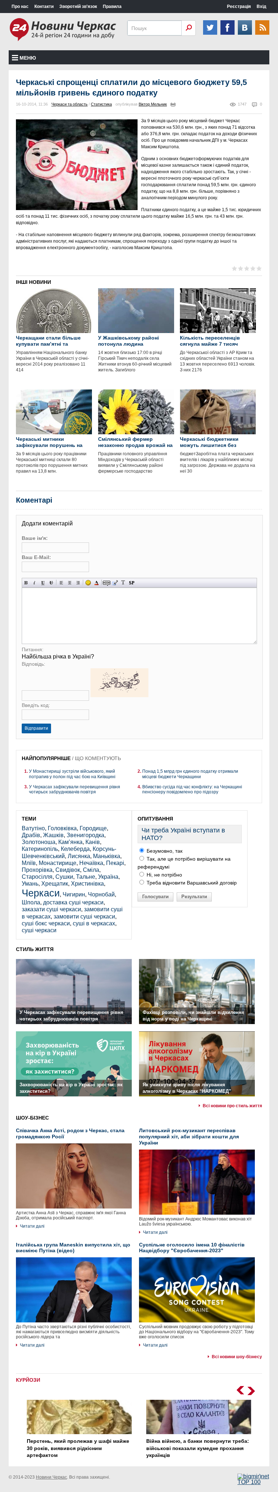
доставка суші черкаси (73, 902)
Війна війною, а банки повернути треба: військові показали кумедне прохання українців (197, 1448)
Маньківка (106, 856)
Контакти (44, 6)
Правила (112, 6)
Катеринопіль (40, 849)
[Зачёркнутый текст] (51, 582)
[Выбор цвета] (96, 582)
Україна (108, 877)
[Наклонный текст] (34, 582)
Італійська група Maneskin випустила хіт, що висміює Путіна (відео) (73, 1248)
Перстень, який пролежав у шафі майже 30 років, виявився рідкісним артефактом (78, 1448)
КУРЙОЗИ (28, 1380)
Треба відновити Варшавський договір (191, 883)
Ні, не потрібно (163, 875)
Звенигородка (85, 835)
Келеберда (75, 849)
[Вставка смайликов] (88, 582)
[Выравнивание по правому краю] (78, 582)
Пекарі (115, 863)
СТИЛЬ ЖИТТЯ (35, 949)
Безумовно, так (163, 851)
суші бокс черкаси (46, 923)
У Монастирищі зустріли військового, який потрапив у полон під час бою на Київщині (72, 774)
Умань (30, 884)
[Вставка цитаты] (115, 582)
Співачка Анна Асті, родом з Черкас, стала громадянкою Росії (70, 1133)
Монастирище (57, 863)
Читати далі (32, 1226)
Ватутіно (33, 828)
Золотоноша (38, 842)
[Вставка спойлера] (131, 582)
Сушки (64, 877)
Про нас (20, 6)
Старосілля (37, 877)
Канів (92, 842)
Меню (28, 58)
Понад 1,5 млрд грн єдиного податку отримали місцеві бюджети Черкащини (190, 774)
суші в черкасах (94, 923)
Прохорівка (37, 870)
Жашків (53, 835)
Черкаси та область (69, 104)
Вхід (261, 6)
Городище (93, 828)
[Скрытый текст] (106, 582)
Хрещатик (54, 884)
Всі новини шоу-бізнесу (237, 1357)
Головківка (62, 828)
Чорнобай (101, 894)
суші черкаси (39, 930)
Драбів (31, 835)
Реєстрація (239, 6)
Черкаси (41, 893)
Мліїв (29, 863)
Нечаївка (91, 863)
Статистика (101, 104)
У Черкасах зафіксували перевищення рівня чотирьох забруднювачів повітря (74, 789)
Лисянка (79, 856)
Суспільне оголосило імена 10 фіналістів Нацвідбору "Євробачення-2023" (192, 1248)
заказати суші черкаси (51, 909)
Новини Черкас (51, 1477)
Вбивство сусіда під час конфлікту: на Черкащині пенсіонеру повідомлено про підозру (192, 789)
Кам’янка (70, 842)
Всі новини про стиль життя (232, 1106)
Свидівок (67, 870)
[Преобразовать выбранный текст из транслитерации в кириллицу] (123, 582)
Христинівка (87, 884)
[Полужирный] (26, 582)
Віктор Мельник (153, 104)
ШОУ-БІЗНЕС (32, 1118)
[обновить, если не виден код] (119, 695)
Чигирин (74, 894)
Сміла (91, 870)
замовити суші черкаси (84, 916)
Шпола (31, 902)
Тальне (85, 877)
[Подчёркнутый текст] (43, 582)
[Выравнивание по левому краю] (61, 582)
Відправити (36, 728)
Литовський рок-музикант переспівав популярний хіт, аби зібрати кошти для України (189, 1136)
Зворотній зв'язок (78, 6)
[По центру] (70, 582)
